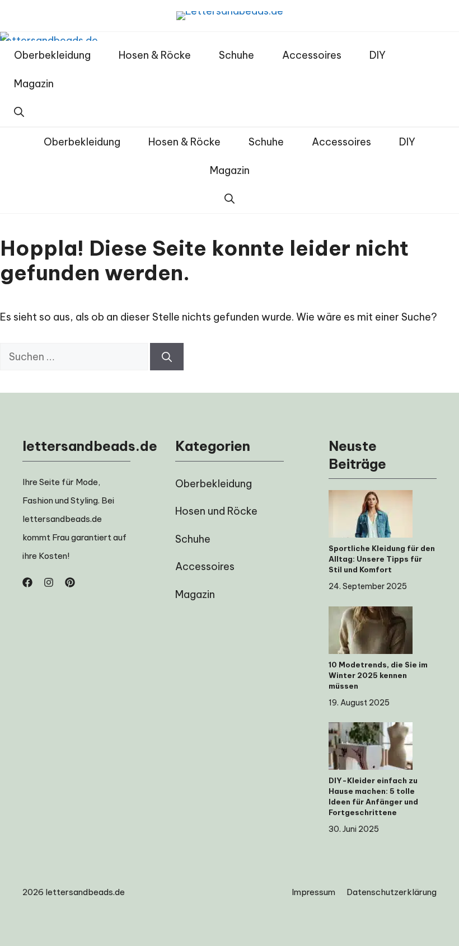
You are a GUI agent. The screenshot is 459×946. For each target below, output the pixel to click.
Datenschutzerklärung (391, 892)
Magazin (34, 83)
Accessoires (311, 55)
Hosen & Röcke (155, 55)
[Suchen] (167, 356)
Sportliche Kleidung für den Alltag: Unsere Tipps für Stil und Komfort (382, 559)
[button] (19, 112)
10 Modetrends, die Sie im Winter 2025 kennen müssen (378, 675)
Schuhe (236, 55)
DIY (377, 55)
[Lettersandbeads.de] (49, 36)
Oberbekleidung (52, 55)
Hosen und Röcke (216, 511)
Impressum (313, 892)
